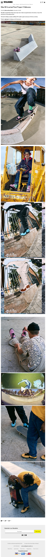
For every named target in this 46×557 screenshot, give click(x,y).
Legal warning (16, 548)
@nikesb (7, 19)
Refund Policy (10, 548)
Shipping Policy (29, 548)
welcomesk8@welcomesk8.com (27, 546)
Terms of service (35, 548)
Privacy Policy (22, 548)
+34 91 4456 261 (16, 546)
